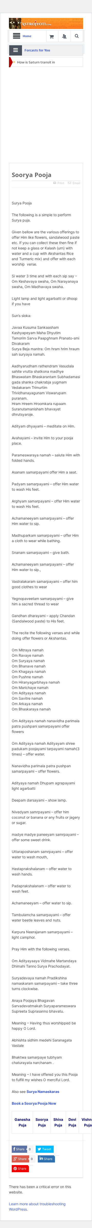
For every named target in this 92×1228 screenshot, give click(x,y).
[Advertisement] (46, 115)
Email (76, 183)
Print (60, 183)
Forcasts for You (37, 50)
